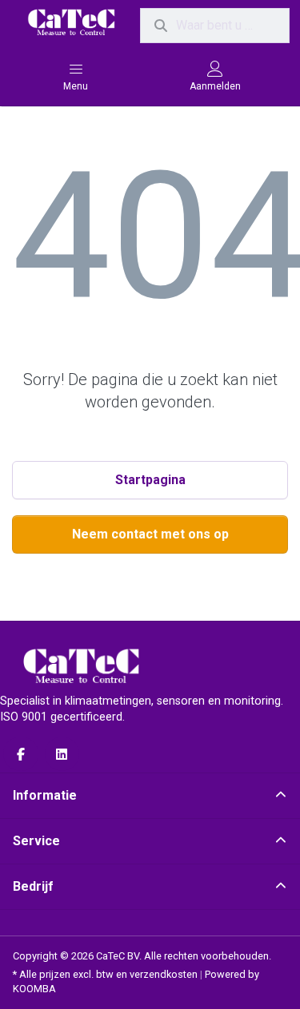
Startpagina (150, 479)
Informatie (45, 795)
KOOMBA (34, 989)
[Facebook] (20, 754)
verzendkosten (164, 974)
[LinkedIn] (62, 754)
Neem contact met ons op (150, 534)
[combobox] (215, 25)
